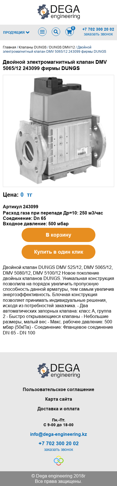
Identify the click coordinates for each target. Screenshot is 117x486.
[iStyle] (59, 464)
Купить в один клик (58, 252)
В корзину (58, 235)
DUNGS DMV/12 (62, 47)
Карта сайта (58, 399)
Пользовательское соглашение (58, 389)
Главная (9, 47)
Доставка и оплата (58, 408)
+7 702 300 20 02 (98, 29)
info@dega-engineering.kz (58, 434)
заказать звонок (98, 34)
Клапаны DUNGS (33, 47)
